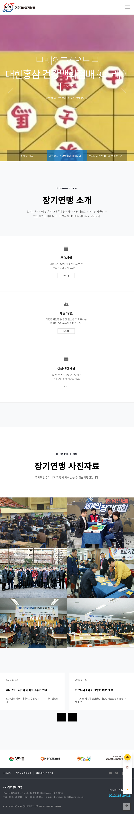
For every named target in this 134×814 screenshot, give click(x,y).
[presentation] (61, 717)
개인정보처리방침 (23, 773)
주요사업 (7, 773)
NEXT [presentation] (123, 93)
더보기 (66, 275)
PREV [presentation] (10, 93)
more (67, 113)
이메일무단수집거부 (45, 773)
